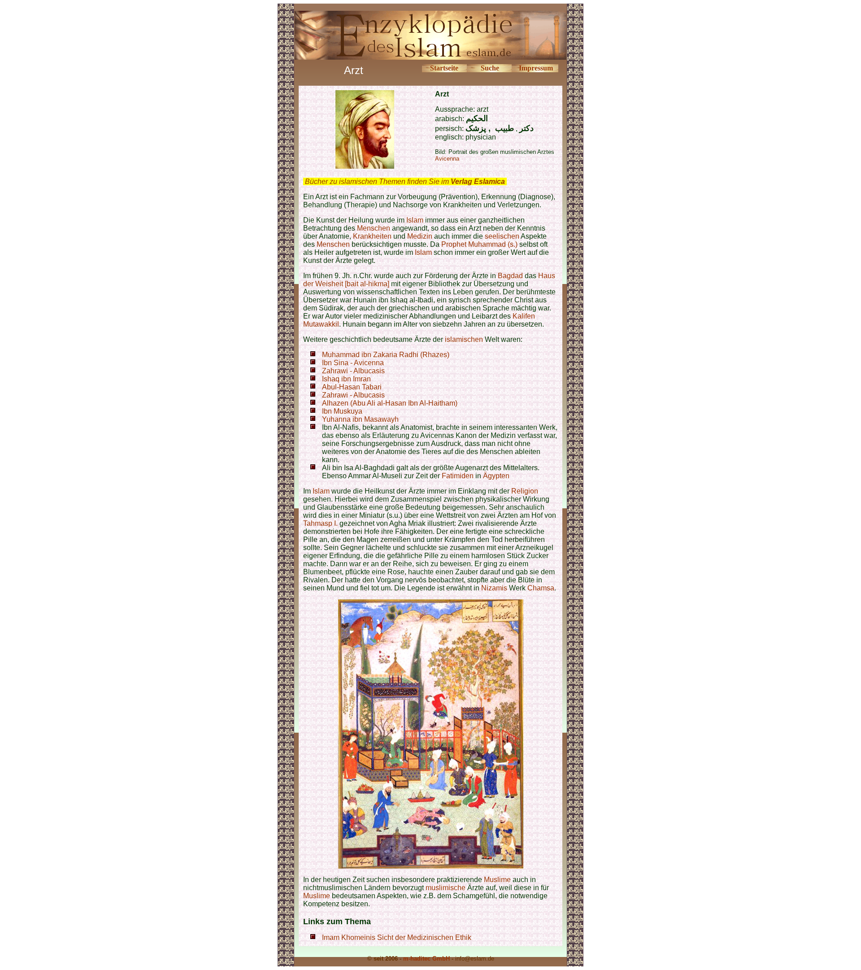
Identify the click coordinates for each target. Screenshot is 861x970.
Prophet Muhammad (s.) (479, 244)
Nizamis (495, 588)
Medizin (419, 236)
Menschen (373, 228)
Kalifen (524, 316)
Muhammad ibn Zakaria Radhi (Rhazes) (385, 354)
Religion (524, 491)
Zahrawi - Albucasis (353, 371)
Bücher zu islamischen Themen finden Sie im (405, 181)
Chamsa (540, 588)
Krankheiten (372, 236)
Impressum (536, 68)
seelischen (502, 236)
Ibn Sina (335, 363)
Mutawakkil (321, 324)
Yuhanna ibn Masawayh (360, 419)
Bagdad (510, 276)
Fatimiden (458, 476)
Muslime (497, 879)
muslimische (445, 887)
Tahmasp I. (320, 523)
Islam (414, 220)
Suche (490, 68)
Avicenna (447, 158)
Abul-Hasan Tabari (352, 387)
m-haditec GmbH (426, 958)
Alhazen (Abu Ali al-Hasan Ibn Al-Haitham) (389, 403)
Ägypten (496, 476)
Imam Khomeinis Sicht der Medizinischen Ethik (396, 937)
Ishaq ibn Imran (346, 379)
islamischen (464, 339)
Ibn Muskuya (342, 411)
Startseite (444, 68)
